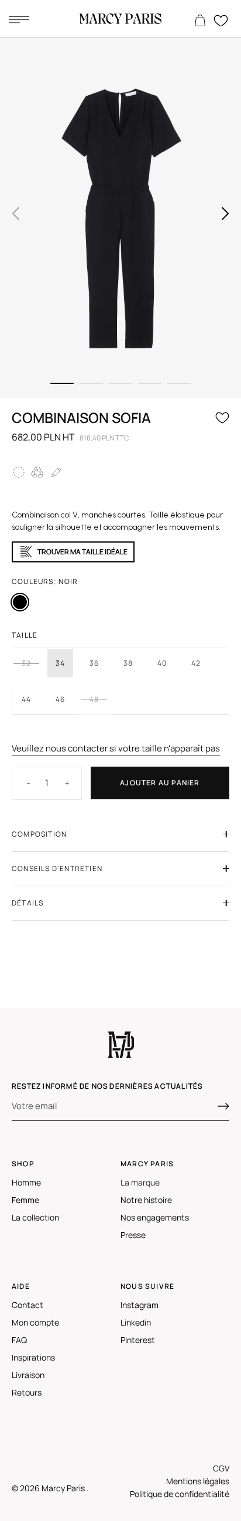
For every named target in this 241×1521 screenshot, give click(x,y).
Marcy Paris (64, 1488)
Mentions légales (197, 1481)
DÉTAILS (27, 903)
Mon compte (35, 1322)
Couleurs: (45, 581)
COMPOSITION (39, 834)
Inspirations (33, 1357)
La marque (140, 1182)
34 (60, 663)
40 (162, 663)
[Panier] (200, 21)
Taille (24, 635)
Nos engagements (154, 1217)
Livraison (28, 1374)
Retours (27, 1392)
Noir (20, 602)
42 (196, 663)
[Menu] (19, 19)
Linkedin (135, 1322)
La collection (35, 1217)
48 (94, 699)
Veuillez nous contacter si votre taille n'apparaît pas (116, 748)
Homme (26, 1182)
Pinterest (137, 1339)
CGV (221, 1468)
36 (94, 663)
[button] (16, 213)
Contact (27, 1304)
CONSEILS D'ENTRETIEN (57, 868)
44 (26, 699)
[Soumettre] (223, 1106)
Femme (25, 1199)
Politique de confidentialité (179, 1493)
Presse (133, 1234)
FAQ (19, 1339)
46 (60, 699)
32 (26, 663)
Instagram (139, 1304)
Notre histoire (146, 1199)
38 (128, 663)
